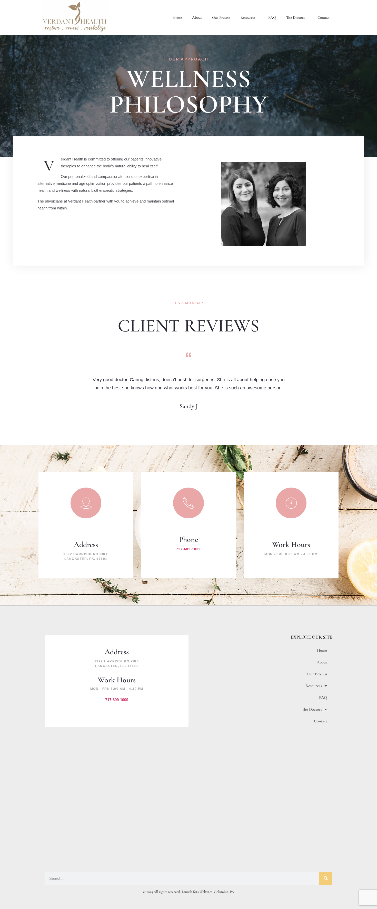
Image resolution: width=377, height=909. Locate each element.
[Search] (325, 878)
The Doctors (295, 17)
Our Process (221, 17)
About (197, 17)
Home (177, 17)
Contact (324, 17)
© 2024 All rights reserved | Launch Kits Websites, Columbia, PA (188, 892)
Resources (248, 17)
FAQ (272, 17)
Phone (188, 539)
